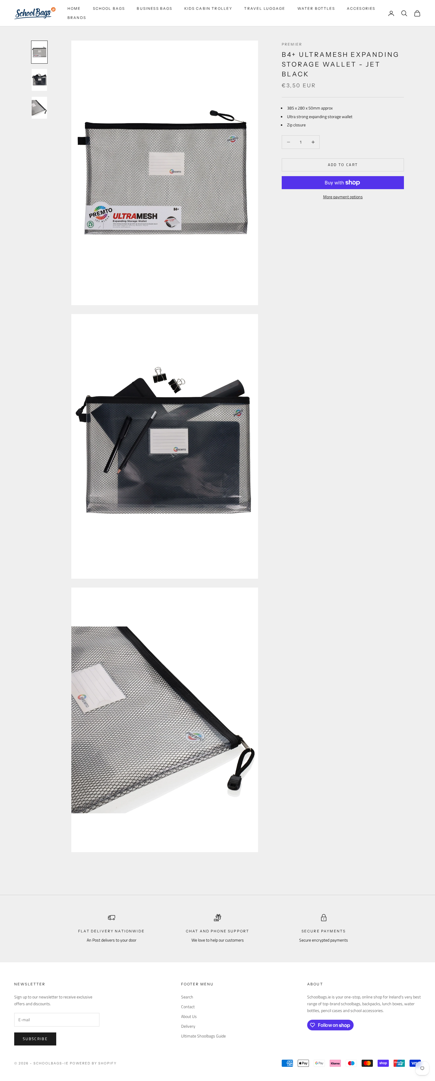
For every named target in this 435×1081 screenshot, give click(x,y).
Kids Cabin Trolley (208, 8)
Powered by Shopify (93, 1063)
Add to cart (343, 165)
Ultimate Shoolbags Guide (203, 1036)
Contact (188, 1006)
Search (187, 997)
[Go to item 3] (39, 107)
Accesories (361, 8)
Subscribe (35, 1039)
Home (74, 8)
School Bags (109, 8)
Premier (292, 44)
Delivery (188, 1026)
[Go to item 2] (39, 79)
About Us (189, 1016)
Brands (76, 17)
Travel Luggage (264, 8)
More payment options (343, 197)
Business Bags (154, 8)
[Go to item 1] (39, 52)
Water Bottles (316, 8)
